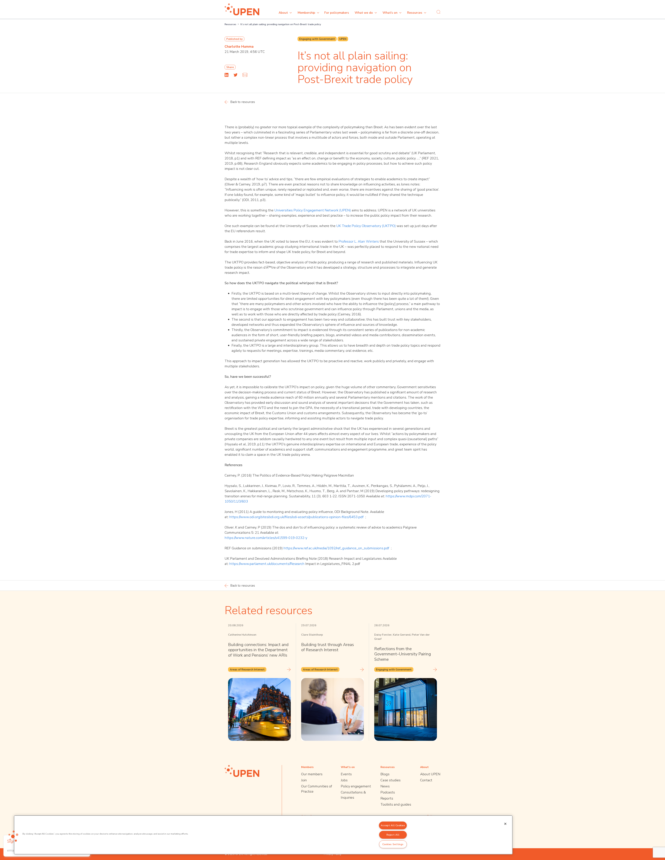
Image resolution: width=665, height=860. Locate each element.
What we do (364, 13)
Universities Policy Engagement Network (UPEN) (312, 210)
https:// (391, 496)
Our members (311, 774)
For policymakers (336, 13)
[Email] (245, 75)
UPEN (342, 39)
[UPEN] (242, 9)
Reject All (392, 834)
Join (304, 780)
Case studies (390, 780)
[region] (263, 834)
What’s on (390, 13)
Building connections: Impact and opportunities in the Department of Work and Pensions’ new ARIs (258, 650)
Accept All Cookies (393, 825)
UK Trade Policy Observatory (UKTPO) (366, 226)
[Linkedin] (226, 75)
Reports (386, 798)
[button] (13, 836)
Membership (306, 13)
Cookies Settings (393, 844)
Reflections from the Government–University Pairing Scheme (402, 654)
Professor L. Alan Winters (359, 241)
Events (346, 774)
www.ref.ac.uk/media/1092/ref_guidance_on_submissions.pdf (342, 548)
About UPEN (430, 774)
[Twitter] (235, 75)
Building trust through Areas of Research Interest (327, 647)
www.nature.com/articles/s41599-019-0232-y (271, 537)
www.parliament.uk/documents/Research (272, 563)
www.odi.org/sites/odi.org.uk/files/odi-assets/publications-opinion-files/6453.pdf (302, 517)
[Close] (505, 824)
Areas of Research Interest (247, 669)
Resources (414, 13)
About (283, 13)
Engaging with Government (317, 39)
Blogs (384, 774)
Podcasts (387, 792)
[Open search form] (438, 12)
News (385, 786)
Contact (426, 780)
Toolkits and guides (395, 804)
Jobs (344, 780)
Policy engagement (356, 786)
